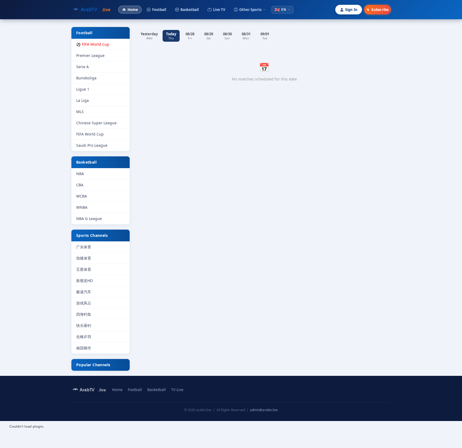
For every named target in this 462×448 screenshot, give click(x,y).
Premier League (90, 55)
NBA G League (89, 218)
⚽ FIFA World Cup (92, 44)
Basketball (189, 9)
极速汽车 (83, 291)
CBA (79, 184)
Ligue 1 (82, 89)
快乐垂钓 (83, 325)
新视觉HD (84, 280)
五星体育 (83, 269)
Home (133, 9)
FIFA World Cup (90, 134)
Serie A (82, 66)
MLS (80, 111)
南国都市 (83, 347)
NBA (80, 173)
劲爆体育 (83, 258)
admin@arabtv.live (264, 410)
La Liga (82, 100)
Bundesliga (86, 77)
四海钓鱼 (83, 314)
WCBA (81, 196)
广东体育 (83, 246)
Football (159, 9)
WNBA (81, 207)
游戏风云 (83, 303)
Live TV (219, 9)
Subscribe (380, 9)
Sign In (351, 9)
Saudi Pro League (91, 145)
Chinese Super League (96, 122)
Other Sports (250, 9)
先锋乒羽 (83, 336)
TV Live (177, 389)
